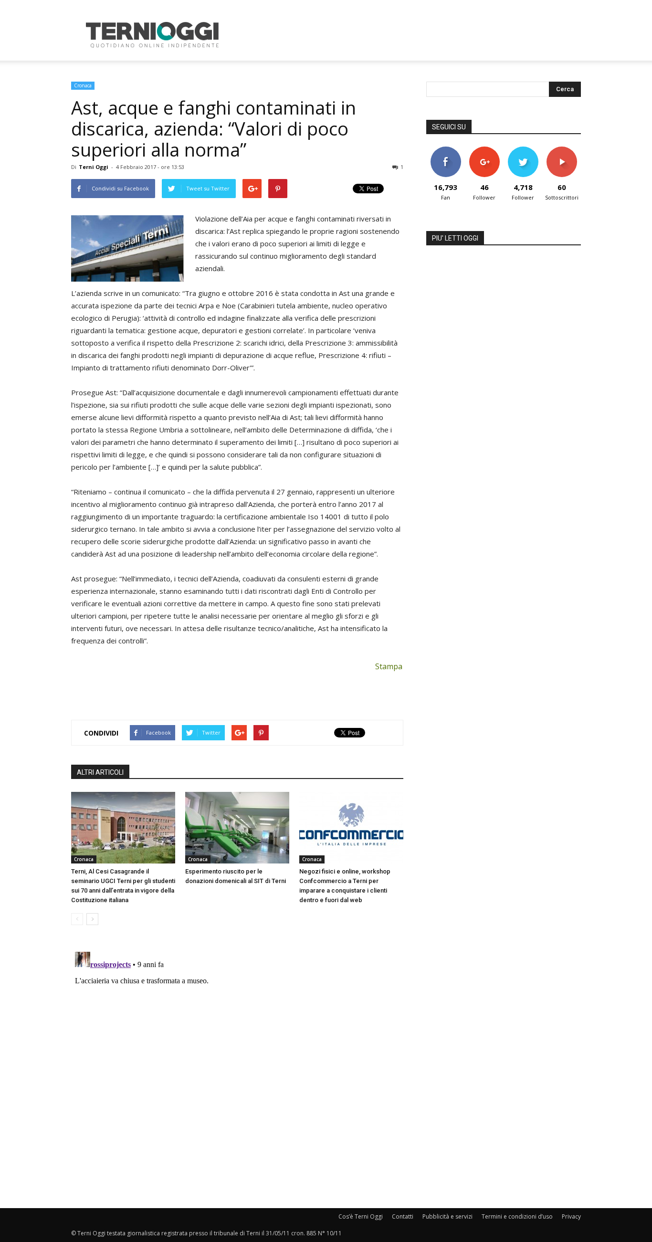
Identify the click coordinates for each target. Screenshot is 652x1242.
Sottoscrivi (561, 150)
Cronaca (83, 85)
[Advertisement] (407, 34)
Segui (484, 150)
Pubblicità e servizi (447, 1216)
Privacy (571, 1216)
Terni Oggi (93, 166)
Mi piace (446, 150)
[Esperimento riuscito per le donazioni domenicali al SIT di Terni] (237, 827)
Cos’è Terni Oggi (360, 1216)
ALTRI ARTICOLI (100, 772)
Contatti (402, 1216)
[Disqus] (237, 1067)
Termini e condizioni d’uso (517, 1216)
